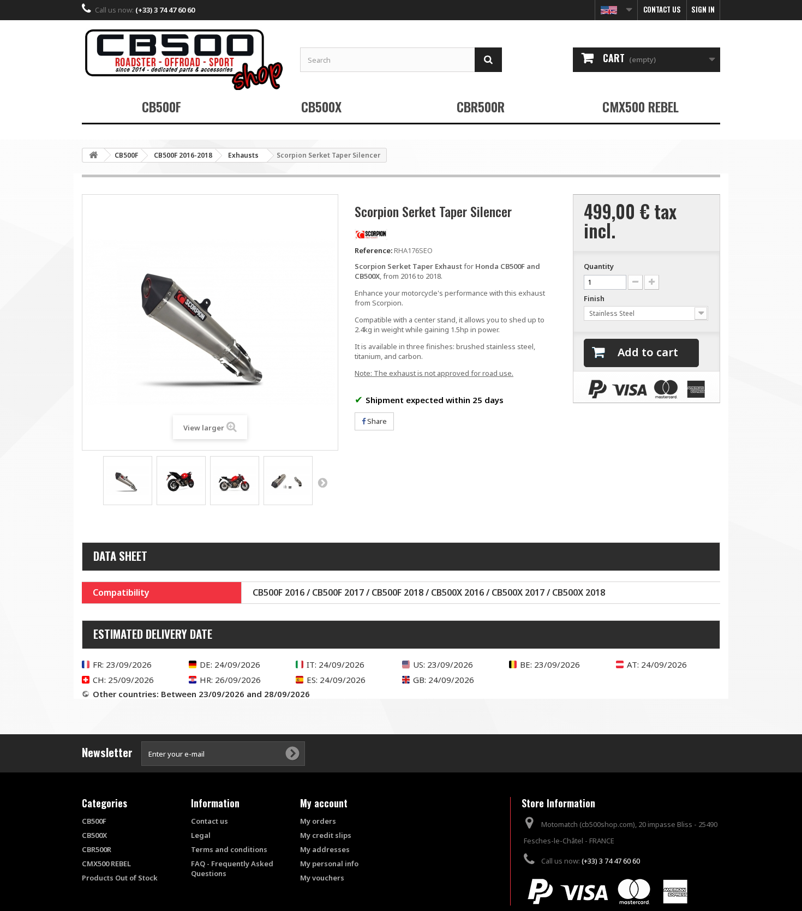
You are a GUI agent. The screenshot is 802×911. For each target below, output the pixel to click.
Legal (201, 835)
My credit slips (325, 835)
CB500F (161, 106)
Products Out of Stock (120, 878)
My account (324, 803)
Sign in (703, 9)
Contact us (662, 9)
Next (322, 482)
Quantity (599, 266)
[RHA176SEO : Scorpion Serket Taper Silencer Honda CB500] (128, 481)
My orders (318, 821)
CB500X (321, 106)
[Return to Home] (93, 155)
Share (376, 421)
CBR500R (481, 106)
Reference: (373, 250)
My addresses (325, 849)
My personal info (329, 863)
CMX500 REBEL (640, 106)
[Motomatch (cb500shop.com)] (183, 59)
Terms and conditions (229, 849)
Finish (595, 298)
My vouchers (322, 878)
